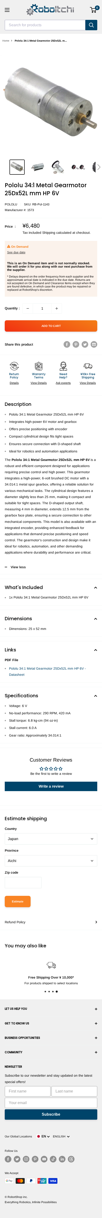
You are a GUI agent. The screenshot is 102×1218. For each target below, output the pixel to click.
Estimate (17, 901)
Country (11, 829)
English (60, 1136)
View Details (39, 383)
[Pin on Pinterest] (76, 344)
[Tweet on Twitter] (85, 344)
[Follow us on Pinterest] (35, 1159)
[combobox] (45, 25)
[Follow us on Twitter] (17, 1159)
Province (12, 850)
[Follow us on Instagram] (26, 1159)
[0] (93, 10)
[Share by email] (94, 344)
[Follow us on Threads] (71, 1159)
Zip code (11, 872)
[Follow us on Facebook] (8, 1159)
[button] (99, 167)
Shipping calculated (56, 232)
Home (5, 40)
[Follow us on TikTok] (53, 1159)
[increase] (57, 308)
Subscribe (51, 1114)
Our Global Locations (18, 1136)
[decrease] (28, 308)
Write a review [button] (51, 786)
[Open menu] (7, 10)
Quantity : (12, 308)
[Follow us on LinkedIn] (62, 1159)
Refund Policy (15, 922)
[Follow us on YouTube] (44, 1159)
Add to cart (51, 326)
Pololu (11, 204)
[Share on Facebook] (67, 344)
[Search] (91, 25)
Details (14, 383)
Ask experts (63, 383)
